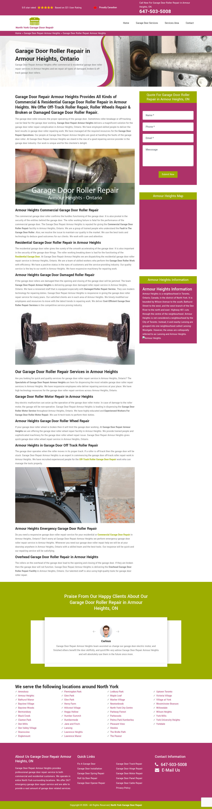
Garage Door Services (147, 23)
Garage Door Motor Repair (129, 773)
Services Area (172, 23)
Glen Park (69, 695)
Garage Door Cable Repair (129, 783)
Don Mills (23, 724)
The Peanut (116, 736)
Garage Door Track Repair (129, 764)
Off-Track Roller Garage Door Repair (97, 459)
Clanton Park (24, 720)
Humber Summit (72, 716)
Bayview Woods (26, 707)
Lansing (68, 728)
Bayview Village (26, 703)
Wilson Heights (164, 712)
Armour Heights (26, 695)
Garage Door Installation (89, 768)
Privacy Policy (123, 788)
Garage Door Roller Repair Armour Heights (84, 33)
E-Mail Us (171, 770)
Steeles (114, 728)
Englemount (24, 736)
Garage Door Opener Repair (91, 783)
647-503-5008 (155, 11)
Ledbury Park (116, 691)
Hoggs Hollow (71, 712)
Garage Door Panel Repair (129, 778)
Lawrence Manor (72, 736)
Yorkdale (160, 724)
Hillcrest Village (72, 707)
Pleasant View (117, 724)
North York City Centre (121, 707)
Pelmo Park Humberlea (122, 720)
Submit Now (168, 174)
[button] (97, 632)
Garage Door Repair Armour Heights (42, 33)
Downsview (24, 732)
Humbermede (71, 720)
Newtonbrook (117, 703)
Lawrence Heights (73, 732)
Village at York (163, 699)
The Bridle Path (118, 732)
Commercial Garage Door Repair (114, 534)
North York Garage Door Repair (126, 805)
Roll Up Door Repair (87, 778)
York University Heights (168, 720)
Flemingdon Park (72, 691)
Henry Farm (70, 703)
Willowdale (161, 707)
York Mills (161, 716)
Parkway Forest (118, 712)
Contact (190, 23)
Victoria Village (164, 695)
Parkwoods (115, 716)
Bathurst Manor (26, 699)
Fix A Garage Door (86, 764)
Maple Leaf (116, 695)
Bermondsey (24, 712)
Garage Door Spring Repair (90, 773)
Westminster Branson (167, 703)
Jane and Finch (72, 724)
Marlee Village (117, 699)
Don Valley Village (27, 728)
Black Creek (24, 716)
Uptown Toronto (164, 691)
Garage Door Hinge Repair (129, 768)
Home (126, 23)
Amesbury (23, 691)
